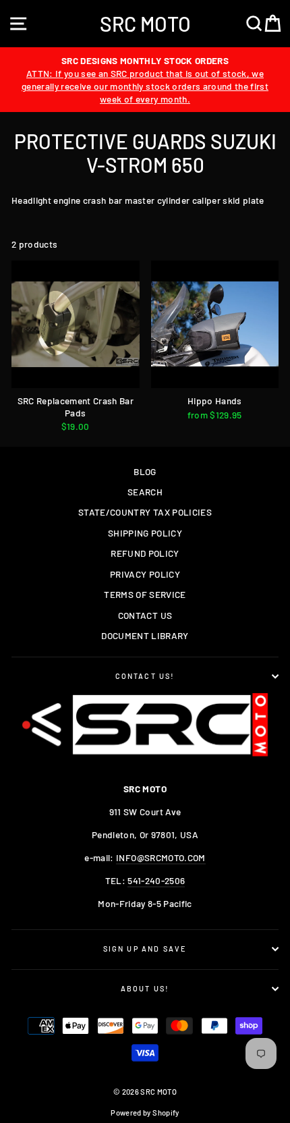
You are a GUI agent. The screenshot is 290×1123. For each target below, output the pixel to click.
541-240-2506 (156, 880)
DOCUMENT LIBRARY (144, 635)
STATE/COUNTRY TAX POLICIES (145, 512)
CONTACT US (145, 615)
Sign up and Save (145, 948)
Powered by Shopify (145, 1112)
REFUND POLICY (145, 553)
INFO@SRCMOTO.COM (160, 857)
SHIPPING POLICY (145, 533)
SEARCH (145, 491)
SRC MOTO (145, 23)
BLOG (145, 471)
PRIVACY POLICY (145, 574)
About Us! (145, 988)
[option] (145, 79)
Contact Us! (145, 676)
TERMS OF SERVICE (144, 594)
